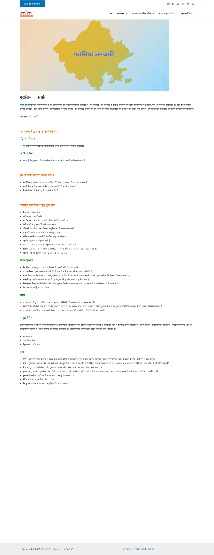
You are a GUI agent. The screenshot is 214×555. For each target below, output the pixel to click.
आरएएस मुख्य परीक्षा (166, 13)
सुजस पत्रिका (186, 13)
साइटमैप (151, 549)
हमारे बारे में (127, 549)
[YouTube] (188, 3)
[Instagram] (178, 3)
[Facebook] (173, 3)
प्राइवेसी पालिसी (139, 549)
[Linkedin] (193, 3)
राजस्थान (120, 13)
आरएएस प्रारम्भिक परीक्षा (141, 13)
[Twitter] (183, 3)
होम (111, 13)
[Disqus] (107, 426)
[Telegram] (168, 3)
